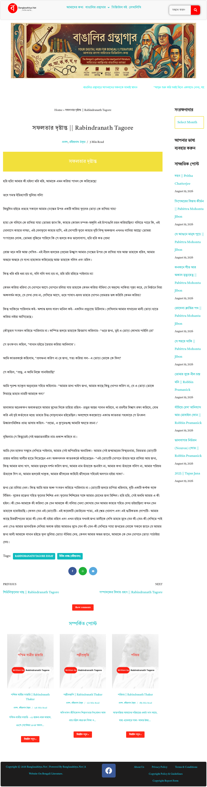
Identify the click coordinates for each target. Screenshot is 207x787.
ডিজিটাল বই (119, 7)
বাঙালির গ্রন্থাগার (95, 7)
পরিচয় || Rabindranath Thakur (135, 694)
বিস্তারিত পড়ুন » (28, 740)
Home (58, 110)
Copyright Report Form (165, 781)
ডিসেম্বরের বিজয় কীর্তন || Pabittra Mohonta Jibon (189, 209)
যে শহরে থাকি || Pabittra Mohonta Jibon (188, 349)
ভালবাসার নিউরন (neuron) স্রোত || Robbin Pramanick (188, 448)
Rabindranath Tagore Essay (34, 556)
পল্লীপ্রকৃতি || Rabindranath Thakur (82, 694)
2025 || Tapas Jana (187, 473)
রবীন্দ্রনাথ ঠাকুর (77, 142)
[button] (97, 7)
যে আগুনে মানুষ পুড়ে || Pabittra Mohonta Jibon (189, 242)
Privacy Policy (159, 767)
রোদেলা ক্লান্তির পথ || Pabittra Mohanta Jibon (188, 316)
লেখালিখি (135, 7)
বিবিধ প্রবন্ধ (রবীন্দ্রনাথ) (70, 556)
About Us (139, 767)
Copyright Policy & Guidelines (166, 774)
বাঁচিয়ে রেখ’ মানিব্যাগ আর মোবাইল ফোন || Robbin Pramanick (188, 415)
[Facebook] (72, 571)
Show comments (83, 607)
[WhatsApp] (83, 571)
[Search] (195, 10)
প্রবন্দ (65, 142)
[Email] (93, 571)
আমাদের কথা (75, 7)
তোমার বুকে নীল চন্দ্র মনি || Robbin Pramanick (187, 382)
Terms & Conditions (186, 767)
